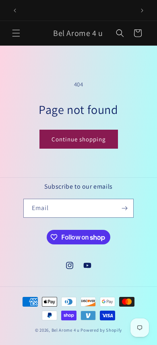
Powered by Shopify (101, 330)
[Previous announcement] (15, 10)
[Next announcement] (142, 10)
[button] (16, 33)
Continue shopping (79, 139)
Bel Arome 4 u (66, 330)
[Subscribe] (124, 208)
